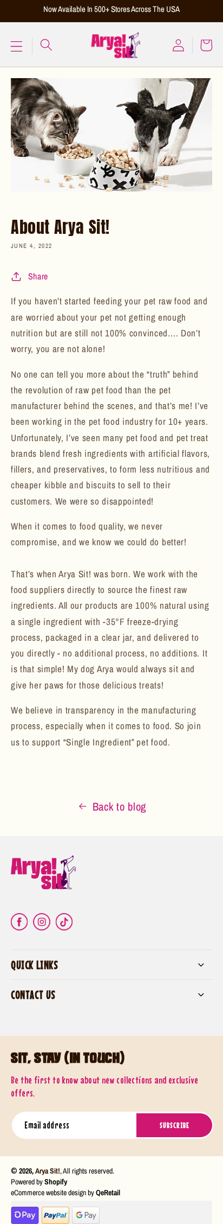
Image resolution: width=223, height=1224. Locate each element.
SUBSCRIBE (174, 1125)
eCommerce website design (48, 1192)
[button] (18, 46)
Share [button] (38, 276)
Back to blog (119, 806)
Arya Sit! (47, 1171)
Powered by (39, 1182)
